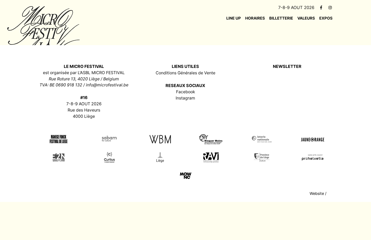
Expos (326, 18)
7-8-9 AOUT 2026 (296, 7)
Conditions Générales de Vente (185, 72)
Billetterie (281, 18)
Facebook (185, 91)
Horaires (255, 18)
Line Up (233, 18)
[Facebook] (321, 7)
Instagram (185, 98)
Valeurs (306, 18)
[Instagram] (330, 7)
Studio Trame (339, 193)
